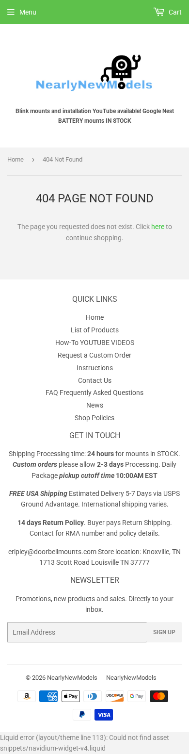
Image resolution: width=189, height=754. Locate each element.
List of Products (95, 330)
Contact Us (94, 380)
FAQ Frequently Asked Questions (94, 392)
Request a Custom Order (94, 355)
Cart (174, 12)
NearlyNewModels (72, 677)
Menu (27, 12)
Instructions (95, 368)
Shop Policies (94, 418)
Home (15, 159)
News (94, 405)
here (157, 226)
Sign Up (164, 632)
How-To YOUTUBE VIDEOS (94, 342)
